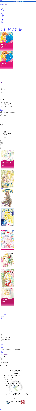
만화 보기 (3, 330)
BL (2, 20)
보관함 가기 (1, 330)
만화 (1, 13)
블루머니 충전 (1, 4)
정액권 (16, 29)
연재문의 (2, 347)
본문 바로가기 (1, 0)
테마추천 (9, 30)
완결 (1, 30)
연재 (1, 28)
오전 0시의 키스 (2, 318)
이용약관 (2, 344)
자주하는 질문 (20, 29)
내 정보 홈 (16, 28)
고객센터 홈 (20, 28)
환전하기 (2, 110)
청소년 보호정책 (2, 345)
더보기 (0, 149)
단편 (1, 29)
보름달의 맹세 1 (2, 188)
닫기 (0, 110)
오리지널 (3, 10)
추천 (2, 14)
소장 (1, 82)
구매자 (2, 125)
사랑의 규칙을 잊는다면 (3, 314)
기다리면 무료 (9, 28)
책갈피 (12, 29)
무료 (2, 16)
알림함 (4, 4)
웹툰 (1, 9)
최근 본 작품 (13, 28)
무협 (2, 19)
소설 (1, 17)
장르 (2, 11)
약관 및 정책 (20, 30)
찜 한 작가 (13, 30)
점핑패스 (9, 29)
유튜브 (2, 351)
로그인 (6, 4)
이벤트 (2, 21)
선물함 (2, 22)
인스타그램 (2, 352)
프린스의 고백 (2, 316)
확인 (0, 109)
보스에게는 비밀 (2, 287)
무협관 (3, 15)
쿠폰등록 (16, 30)
